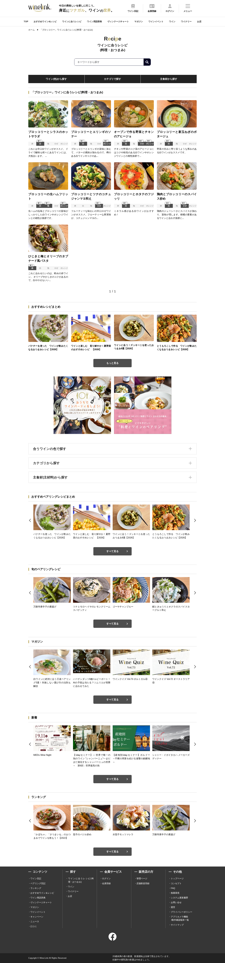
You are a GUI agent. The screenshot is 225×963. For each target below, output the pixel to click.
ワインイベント (155, 21)
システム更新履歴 (179, 897)
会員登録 (106, 883)
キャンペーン (36, 916)
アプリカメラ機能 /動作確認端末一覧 (180, 918)
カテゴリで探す (112, 79)
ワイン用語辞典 (94, 21)
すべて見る (112, 551)
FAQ (173, 888)
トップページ (177, 878)
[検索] (147, 62)
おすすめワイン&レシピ (45, 21)
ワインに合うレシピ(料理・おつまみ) (81, 880)
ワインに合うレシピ (71, 21)
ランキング (35, 888)
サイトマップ (177, 925)
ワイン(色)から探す (56, 79)
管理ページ (142, 878)
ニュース (34, 921)
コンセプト (176, 883)
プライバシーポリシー (181, 912)
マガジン (138, 21)
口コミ (33, 926)
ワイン (172, 21)
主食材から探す (168, 79)
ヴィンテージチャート (118, 21)
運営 (173, 907)
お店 (199, 21)
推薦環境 (175, 893)
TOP (26, 21)
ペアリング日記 (37, 883)
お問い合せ (176, 902)
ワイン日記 (35, 878)
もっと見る (112, 363)
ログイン (106, 878)
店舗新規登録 (143, 883)
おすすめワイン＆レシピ (42, 893)
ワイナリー (186, 21)
